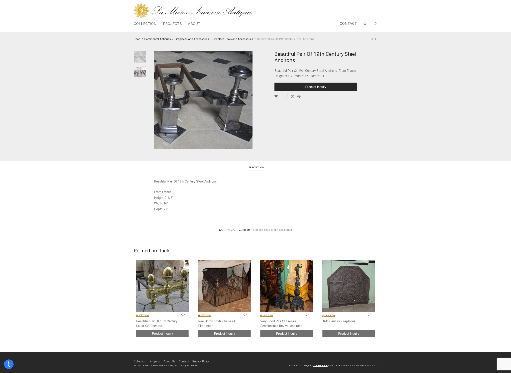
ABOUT (194, 23)
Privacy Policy (201, 361)
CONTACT (348, 23)
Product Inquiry (315, 87)
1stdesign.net (320, 365)
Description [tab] (256, 167)
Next (250, 100)
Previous (156, 100)
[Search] (365, 23)
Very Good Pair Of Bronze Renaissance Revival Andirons (281, 323)
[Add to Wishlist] (278, 96)
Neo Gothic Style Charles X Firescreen (217, 323)
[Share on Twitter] (292, 97)
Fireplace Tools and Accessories (233, 39)
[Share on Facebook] (287, 97)
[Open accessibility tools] (9, 364)
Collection (140, 361)
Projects (155, 361)
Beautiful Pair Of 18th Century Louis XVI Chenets (156, 323)
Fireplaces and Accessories (192, 39)
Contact (184, 361)
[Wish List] (375, 23)
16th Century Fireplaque (339, 321)
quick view (142, 315)
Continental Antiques (157, 39)
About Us (169, 361)
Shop (137, 39)
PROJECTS (172, 23)
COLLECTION (145, 23)
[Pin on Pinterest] (299, 97)
